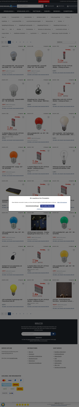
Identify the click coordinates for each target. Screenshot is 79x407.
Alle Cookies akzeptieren (47, 206)
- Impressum (40, 209)
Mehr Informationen (62, 202)
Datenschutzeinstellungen (32, 206)
